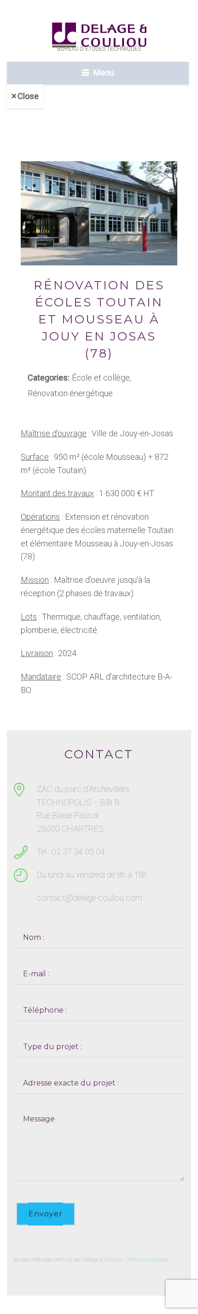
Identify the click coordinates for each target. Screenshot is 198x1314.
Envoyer (46, 1213)
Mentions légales (147, 1259)
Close (28, 96)
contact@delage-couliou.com (89, 898)
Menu (103, 72)
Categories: (49, 377)
